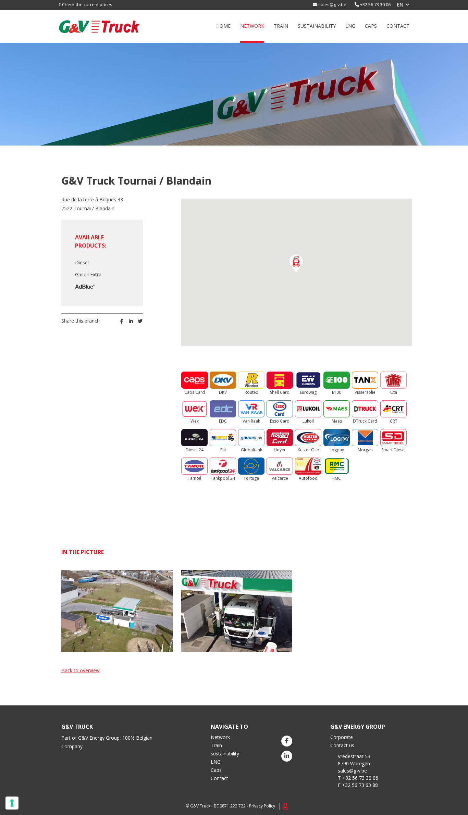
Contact (397, 26)
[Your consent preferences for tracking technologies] (12, 803)
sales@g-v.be (332, 4)
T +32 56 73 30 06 (358, 778)
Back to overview (80, 670)
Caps (371, 26)
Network (252, 26)
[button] (296, 263)
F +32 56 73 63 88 (358, 785)
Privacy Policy (262, 806)
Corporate (341, 737)
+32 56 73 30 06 (375, 4)
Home (223, 26)
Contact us (342, 745)
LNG (350, 26)
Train (281, 26)
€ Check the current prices (85, 4)
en (400, 4)
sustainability (317, 26)
